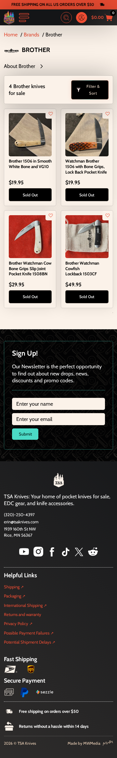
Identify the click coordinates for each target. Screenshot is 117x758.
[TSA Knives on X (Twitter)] (79, 555)
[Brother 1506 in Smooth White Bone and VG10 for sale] (30, 134)
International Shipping (23, 605)
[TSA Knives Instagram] (38, 555)
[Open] (24, 17)
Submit (25, 434)
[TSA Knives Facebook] (52, 555)
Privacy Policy (16, 623)
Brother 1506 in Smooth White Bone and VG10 (30, 163)
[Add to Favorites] (51, 114)
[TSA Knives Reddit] (93, 555)
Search (66, 17)
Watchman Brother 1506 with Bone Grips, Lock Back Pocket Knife (86, 166)
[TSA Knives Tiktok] (65, 555)
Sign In (81, 17)
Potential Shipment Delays (27, 642)
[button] (58, 66)
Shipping (12, 586)
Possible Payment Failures (26, 632)
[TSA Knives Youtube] (24, 555)
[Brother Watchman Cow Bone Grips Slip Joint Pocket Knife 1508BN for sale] (30, 236)
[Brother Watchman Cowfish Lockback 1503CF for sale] (86, 236)
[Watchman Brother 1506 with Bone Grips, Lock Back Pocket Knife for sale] (86, 134)
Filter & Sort (92, 90)
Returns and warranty (22, 614)
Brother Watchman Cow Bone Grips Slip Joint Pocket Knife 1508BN (30, 268)
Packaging (12, 595)
